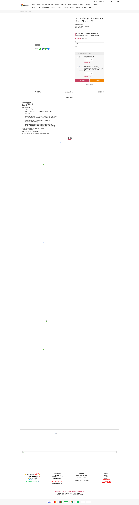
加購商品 (72, 7)
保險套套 (53, 7)
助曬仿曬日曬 (45, 7)
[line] (40, 49)
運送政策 (106, 476)
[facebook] (43, 49)
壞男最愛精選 (79, 7)
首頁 (33, 4)
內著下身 (95, 4)
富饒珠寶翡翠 (87, 7)
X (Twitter (32, 480)
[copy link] (48, 49)
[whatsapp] (45, 49)
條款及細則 (63, 495)
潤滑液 (38, 4)
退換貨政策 (57, 495)
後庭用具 (63, 4)
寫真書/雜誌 (65, 7)
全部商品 (22, 12)
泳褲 (33, 7)
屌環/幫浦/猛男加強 (53, 4)
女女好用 (38, 7)
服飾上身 (88, 4)
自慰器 (44, 4)
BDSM (81, 4)
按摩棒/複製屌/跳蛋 (73, 4)
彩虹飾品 (59, 7)
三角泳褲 (29, 12)
